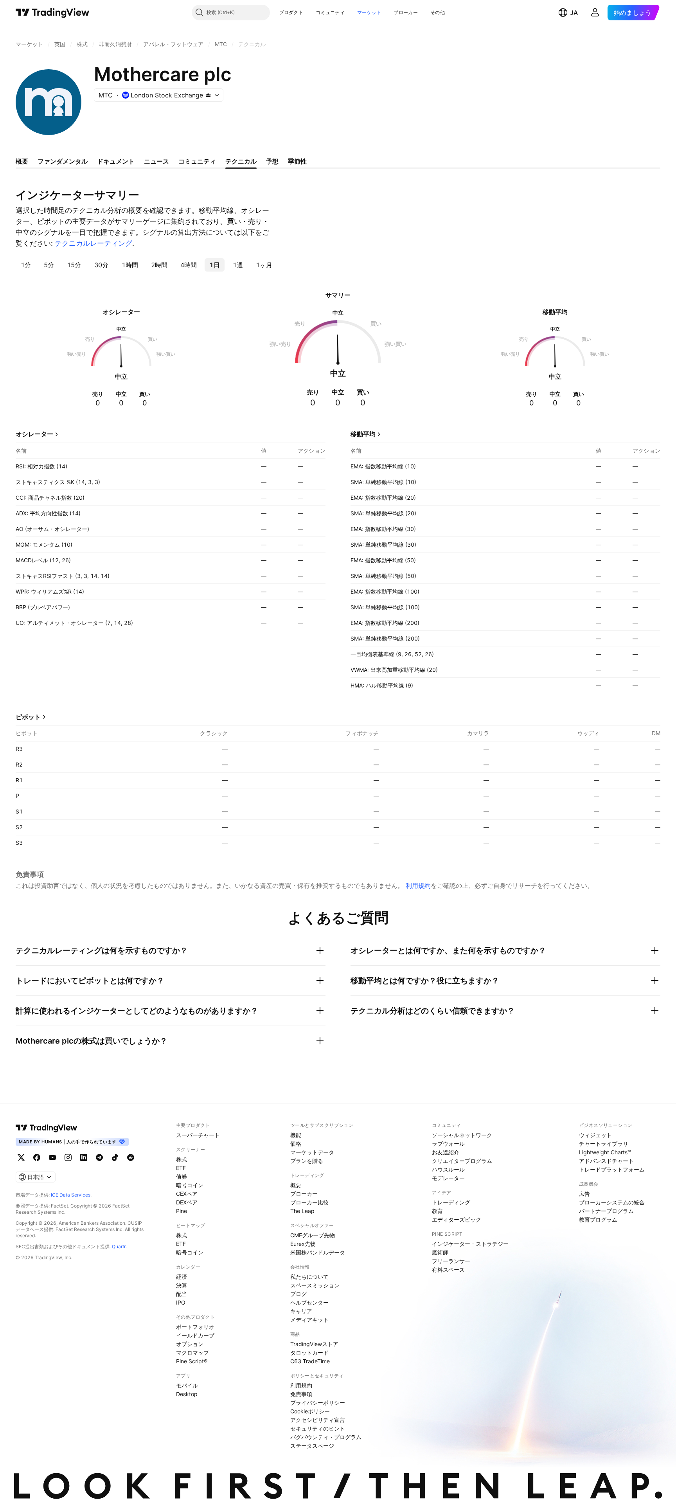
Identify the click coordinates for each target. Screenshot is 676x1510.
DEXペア (187, 1202)
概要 (295, 1185)
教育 (437, 1211)
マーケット (369, 12)
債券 (181, 1176)
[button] (309, 12)
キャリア (301, 1311)
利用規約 (418, 885)
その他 (437, 12)
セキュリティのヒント (317, 1428)
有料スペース (448, 1269)
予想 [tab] (272, 161)
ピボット (28, 717)
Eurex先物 (303, 1243)
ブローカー (406, 12)
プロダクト (291, 12)
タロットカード (309, 1352)
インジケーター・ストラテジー (470, 1243)
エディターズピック (456, 1219)
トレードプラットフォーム (612, 1169)
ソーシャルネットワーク (462, 1135)
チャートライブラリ (603, 1143)
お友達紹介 (445, 1152)
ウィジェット (595, 1135)
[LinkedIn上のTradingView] (83, 1157)
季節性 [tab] (297, 161)
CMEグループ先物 (312, 1235)
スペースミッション (315, 1285)
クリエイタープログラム (462, 1160)
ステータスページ (312, 1445)
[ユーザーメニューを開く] (595, 12)
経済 (181, 1276)
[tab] (26, 265)
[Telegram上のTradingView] (99, 1157)
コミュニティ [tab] (197, 161)
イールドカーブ (195, 1335)
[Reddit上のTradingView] (130, 1157)
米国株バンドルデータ (317, 1252)
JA (574, 12)
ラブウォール (448, 1143)
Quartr (119, 1246)
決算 (181, 1285)
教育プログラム (598, 1219)
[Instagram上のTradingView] (68, 1157)
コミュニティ (330, 12)
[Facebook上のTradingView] (36, 1157)
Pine (181, 1211)
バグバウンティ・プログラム (325, 1437)
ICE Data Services (70, 1195)
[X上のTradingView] (21, 1157)
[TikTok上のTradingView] (115, 1157)
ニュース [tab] (156, 161)
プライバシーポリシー (317, 1402)
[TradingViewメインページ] (46, 1127)
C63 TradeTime (310, 1361)
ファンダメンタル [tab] (63, 161)
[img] (208, 95)
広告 (584, 1193)
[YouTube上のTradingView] (52, 1157)
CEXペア (187, 1193)
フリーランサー (451, 1261)
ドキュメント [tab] (116, 161)
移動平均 (363, 434)
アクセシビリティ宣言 (317, 1419)
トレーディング (451, 1202)
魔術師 (440, 1252)
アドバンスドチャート (606, 1160)
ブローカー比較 (309, 1202)
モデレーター (448, 1178)
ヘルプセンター (309, 1302)
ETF (181, 1167)
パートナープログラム (606, 1211)
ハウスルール (448, 1169)
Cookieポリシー (310, 1411)
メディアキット (309, 1319)
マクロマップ (192, 1352)
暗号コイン (189, 1185)
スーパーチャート (198, 1135)
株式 (181, 1159)
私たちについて (309, 1276)
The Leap (302, 1211)
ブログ (298, 1293)
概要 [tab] (22, 161)
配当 (181, 1293)
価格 (295, 1143)
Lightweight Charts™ (605, 1152)
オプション (189, 1344)
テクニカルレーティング (93, 243)
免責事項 (301, 1394)
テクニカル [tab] (241, 161)
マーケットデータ (312, 1152)
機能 (295, 1135)
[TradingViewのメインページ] (53, 12)
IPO (180, 1302)
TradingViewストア (314, 1344)
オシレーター (34, 434)
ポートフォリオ (195, 1326)
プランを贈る (306, 1160)
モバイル (187, 1385)
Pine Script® (191, 1361)
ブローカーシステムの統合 (612, 1202)
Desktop (187, 1394)
